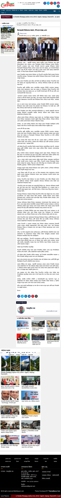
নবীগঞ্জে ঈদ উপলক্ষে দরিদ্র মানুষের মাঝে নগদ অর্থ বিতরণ (30, 446)
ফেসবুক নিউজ (27, 461)
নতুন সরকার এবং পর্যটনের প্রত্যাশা (30, 401)
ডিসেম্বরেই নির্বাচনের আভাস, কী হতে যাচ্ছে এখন (29, 25)
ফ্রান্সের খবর (31, 10)
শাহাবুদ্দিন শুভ (30, 308)
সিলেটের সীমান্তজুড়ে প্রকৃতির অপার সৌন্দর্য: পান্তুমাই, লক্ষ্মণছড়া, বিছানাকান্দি (23, 17)
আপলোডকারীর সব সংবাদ (51, 311)
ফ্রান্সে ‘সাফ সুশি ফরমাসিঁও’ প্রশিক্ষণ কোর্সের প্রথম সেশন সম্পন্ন (7, 51)
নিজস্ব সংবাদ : (23, 33)
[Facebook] (18, 296)
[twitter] (48, 3)
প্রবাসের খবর (8, 461)
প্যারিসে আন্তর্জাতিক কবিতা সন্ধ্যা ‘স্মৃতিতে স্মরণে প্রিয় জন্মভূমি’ (9, 416)
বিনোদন (40, 10)
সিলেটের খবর (14, 10)
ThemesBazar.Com (54, 491)
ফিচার (17, 461)
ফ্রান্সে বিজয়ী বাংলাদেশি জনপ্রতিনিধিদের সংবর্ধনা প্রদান (29, 387)
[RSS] (58, 6)
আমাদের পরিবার (46, 475)
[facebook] (44, 3)
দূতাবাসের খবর (17, 458)
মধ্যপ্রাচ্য (25, 10)
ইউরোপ (21, 10)
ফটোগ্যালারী (55, 475)
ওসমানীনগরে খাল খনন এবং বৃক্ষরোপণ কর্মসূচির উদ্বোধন (52, 330)
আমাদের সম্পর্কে (46, 472)
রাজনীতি (45, 10)
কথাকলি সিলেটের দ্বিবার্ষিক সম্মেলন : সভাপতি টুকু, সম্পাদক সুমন (10, 402)
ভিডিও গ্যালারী (46, 478)
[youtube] (58, 3)
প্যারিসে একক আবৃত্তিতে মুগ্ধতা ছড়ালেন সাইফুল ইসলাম (9, 431)
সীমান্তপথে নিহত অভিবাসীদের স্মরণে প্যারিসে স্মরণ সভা (36, 343)
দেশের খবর (8, 10)
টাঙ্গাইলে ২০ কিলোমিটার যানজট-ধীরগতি (37, 329)
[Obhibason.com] (7, 4)
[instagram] (51, 3)
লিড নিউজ (31, 23)
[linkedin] (54, 3)
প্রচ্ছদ (3, 10)
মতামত (55, 461)
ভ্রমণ (46, 461)
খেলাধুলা (36, 10)
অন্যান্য (2, 13)
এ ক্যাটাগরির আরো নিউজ (24, 318)
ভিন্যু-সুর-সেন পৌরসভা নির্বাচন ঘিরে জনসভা (22, 342)
